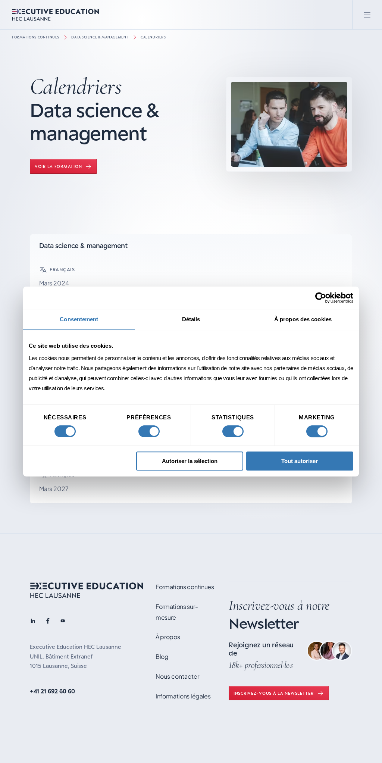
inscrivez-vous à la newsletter (274, 693)
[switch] (149, 431)
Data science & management (100, 37)
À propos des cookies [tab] (303, 319)
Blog (162, 656)
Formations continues (35, 37)
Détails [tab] (191, 319)
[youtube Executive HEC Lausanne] (63, 621)
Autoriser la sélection (189, 461)
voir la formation (58, 166)
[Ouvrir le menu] (367, 14)
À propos (168, 637)
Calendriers (153, 37)
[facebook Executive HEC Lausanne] (48, 621)
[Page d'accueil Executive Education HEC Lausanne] (87, 591)
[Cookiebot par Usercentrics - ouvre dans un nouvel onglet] (320, 297)
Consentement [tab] (79, 319)
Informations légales (183, 696)
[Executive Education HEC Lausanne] (55, 14)
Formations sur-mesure (177, 612)
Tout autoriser (299, 461)
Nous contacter (177, 676)
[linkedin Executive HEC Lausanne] (33, 621)
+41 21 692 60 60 (52, 691)
